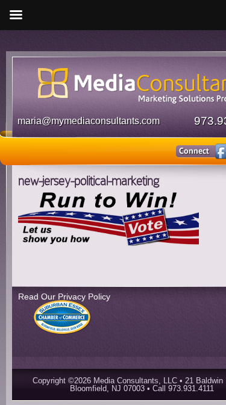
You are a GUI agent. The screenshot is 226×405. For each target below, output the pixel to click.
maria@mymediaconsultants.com (88, 121)
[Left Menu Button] (15, 15)
